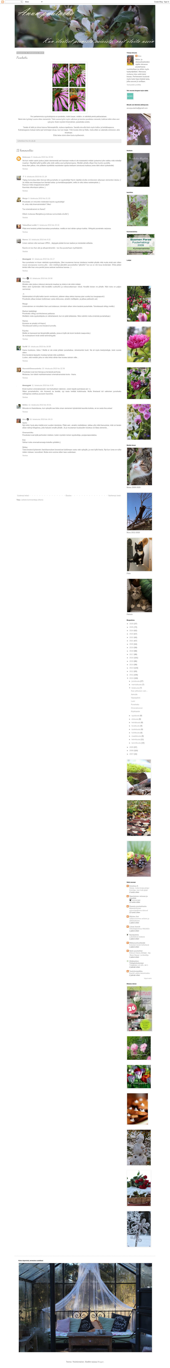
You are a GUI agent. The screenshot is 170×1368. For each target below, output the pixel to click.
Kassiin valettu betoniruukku (139, 973)
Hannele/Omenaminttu (31, 369)
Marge (25, 198)
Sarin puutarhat (135, 951)
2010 (131, 678)
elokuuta (135, 719)
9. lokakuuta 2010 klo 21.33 (39, 198)
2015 (131, 661)
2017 (131, 654)
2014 (131, 665)
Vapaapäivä (135, 698)
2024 (131, 630)
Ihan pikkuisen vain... (139, 691)
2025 (131, 627)
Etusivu (68, 496)
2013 (131, 668)
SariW (24, 347)
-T (23, 177)
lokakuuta (136, 688)
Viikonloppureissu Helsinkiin (139, 929)
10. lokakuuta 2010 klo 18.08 (39, 347)
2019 (131, 647)
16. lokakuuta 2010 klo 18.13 (41, 419)
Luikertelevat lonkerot (137, 937)
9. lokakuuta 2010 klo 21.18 (36, 177)
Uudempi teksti (23, 496)
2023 (131, 634)
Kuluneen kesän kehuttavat (139, 945)
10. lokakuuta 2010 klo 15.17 (43, 259)
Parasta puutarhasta (137, 906)
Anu (24, 278)
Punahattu (135, 704)
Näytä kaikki (148, 978)
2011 (131, 675)
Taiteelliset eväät (29, 225)
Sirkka (25, 405)
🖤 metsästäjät (134, 900)
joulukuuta (136, 681)
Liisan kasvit (134, 927)
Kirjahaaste (135, 711)
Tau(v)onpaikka (135, 971)
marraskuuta (137, 684)
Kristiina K (133, 886)
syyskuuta (136, 716)
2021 (131, 641)
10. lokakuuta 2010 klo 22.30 (53, 369)
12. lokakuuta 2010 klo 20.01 (39, 405)
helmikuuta (136, 739)
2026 (131, 624)
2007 (131, 754)
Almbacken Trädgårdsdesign (136, 962)
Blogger (101, 1362)
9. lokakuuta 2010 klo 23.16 (48, 225)
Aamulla (134, 694)
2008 (131, 750)
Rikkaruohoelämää (137, 943)
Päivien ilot (134, 917)
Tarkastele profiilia (134, 85)
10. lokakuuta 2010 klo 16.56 (41, 278)
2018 (131, 651)
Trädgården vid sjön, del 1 (138, 965)
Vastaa (25, 169)
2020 (131, 644)
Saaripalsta (134, 935)
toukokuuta (136, 729)
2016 (131, 658)
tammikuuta (136, 743)
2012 (131, 671)
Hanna (25, 240)
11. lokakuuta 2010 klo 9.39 (42, 385)
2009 (131, 747)
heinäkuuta (136, 722)
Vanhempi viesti (114, 496)
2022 (131, 637)
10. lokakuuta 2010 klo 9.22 (39, 240)
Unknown (26, 157)
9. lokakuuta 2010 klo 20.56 (42, 157)
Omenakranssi (136, 708)
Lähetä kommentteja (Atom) (32, 500)
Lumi (133, 701)
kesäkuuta (136, 726)
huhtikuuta (136, 733)
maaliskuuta (137, 736)
